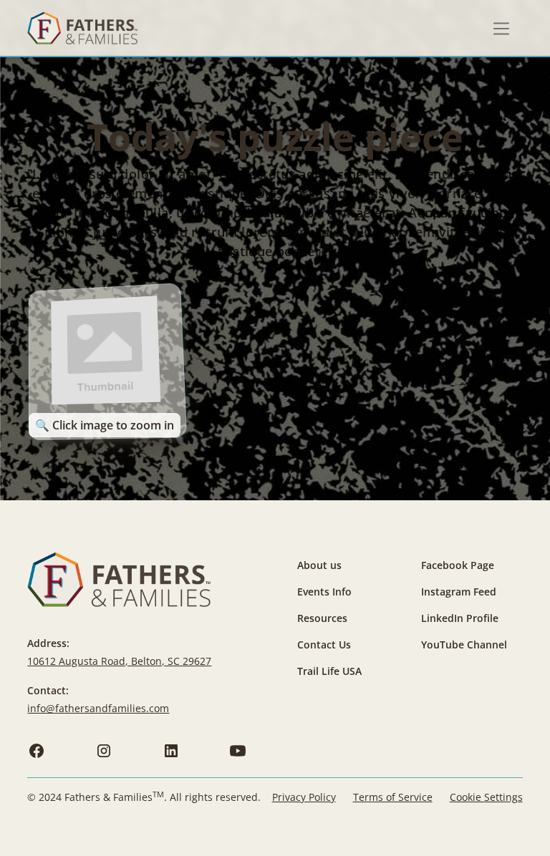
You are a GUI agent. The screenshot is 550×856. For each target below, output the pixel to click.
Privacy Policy (304, 797)
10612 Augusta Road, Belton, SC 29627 (119, 661)
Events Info (324, 591)
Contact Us (324, 644)
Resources (322, 618)
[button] (501, 28)
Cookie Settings (486, 797)
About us (319, 565)
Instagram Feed (458, 591)
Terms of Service (393, 797)
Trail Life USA (329, 671)
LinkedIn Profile (459, 618)
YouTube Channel (464, 644)
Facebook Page (457, 565)
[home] (82, 28)
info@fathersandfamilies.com (98, 708)
